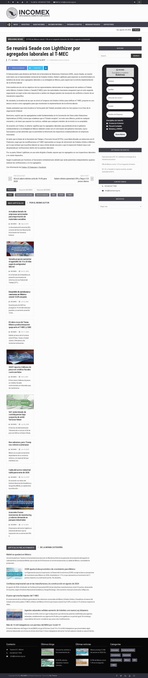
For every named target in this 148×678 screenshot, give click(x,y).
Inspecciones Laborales (24, 195)
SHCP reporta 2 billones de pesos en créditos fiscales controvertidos (20, 369)
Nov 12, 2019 (25, 477)
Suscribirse (120, 134)
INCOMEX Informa (55, 24)
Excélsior (42, 167)
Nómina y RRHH (115, 129)
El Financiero (32, 167)
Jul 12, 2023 (24, 301)
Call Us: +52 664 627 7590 (41, 2)
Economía (126, 655)
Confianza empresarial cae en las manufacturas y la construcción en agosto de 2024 (42, 584)
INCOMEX (14, 60)
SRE (53, 195)
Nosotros (25, 24)
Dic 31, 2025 (25, 271)
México (127, 660)
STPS (61, 195)
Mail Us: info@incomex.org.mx (65, 2)
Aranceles (114, 650)
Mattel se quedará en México (18, 554)
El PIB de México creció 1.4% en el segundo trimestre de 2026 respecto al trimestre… (58, 39)
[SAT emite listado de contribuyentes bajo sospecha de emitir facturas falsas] (20, 401)
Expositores (109, 24)
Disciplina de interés (114, 120)
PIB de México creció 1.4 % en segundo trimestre (118, 164)
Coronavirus (115, 655)
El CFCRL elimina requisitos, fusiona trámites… (62, 662)
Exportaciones (116, 660)
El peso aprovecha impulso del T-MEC (22, 596)
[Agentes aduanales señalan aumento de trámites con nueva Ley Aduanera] (14, 614)
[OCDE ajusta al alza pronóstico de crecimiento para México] (14, 573)
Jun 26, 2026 (25, 424)
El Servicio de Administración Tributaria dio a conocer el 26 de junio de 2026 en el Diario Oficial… (20, 430)
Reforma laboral (42, 195)
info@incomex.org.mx (112, 191)
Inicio (15, 24)
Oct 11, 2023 (25, 332)
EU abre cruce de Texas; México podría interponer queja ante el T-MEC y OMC (20, 324)
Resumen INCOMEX (25, 190)
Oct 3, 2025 (24, 377)
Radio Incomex (39, 24)
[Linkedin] (46, 68)
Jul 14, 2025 (24, 524)
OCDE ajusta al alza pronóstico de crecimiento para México (50, 569)
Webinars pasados (92, 24)
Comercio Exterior (116, 123)
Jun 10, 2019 (25, 449)
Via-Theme (53, 675)
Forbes (24, 167)
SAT (134, 660)
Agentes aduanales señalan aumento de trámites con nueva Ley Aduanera (56, 610)
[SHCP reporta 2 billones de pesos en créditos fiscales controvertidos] (20, 357)
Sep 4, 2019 (24, 224)
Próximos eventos (74, 24)
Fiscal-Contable (115, 126)
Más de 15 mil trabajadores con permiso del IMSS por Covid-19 (33, 625)
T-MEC (69, 195)
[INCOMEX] (71, 13)
